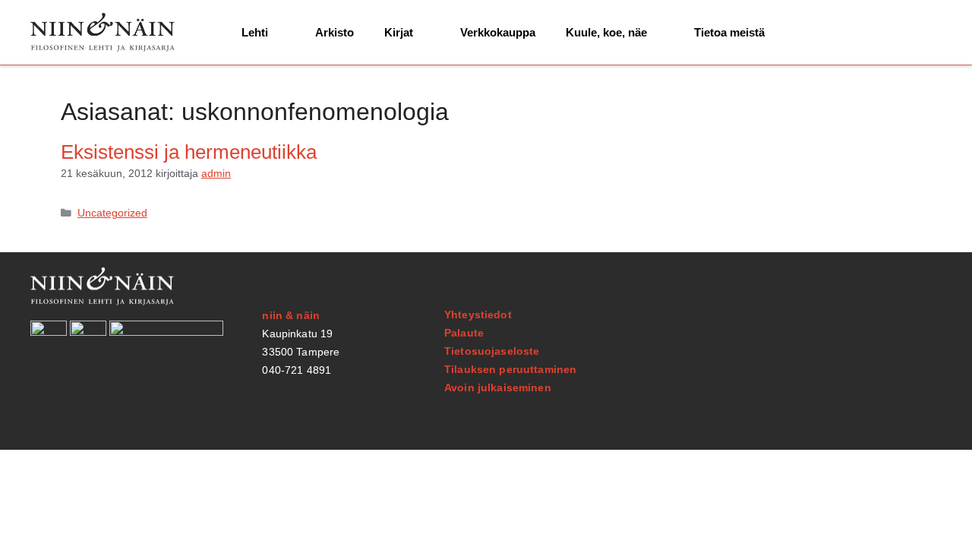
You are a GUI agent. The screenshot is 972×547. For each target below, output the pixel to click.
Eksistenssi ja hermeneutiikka (189, 152)
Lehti (254, 32)
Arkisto (334, 32)
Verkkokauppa (497, 32)
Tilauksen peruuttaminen (510, 369)
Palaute (464, 333)
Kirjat (398, 32)
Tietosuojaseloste (491, 351)
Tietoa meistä (729, 32)
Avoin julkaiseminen (497, 387)
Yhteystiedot (478, 314)
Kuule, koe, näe (606, 32)
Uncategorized (112, 213)
